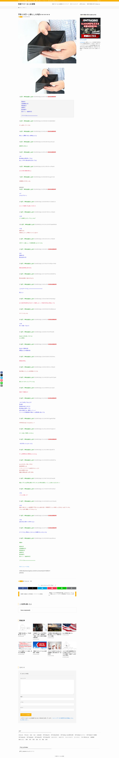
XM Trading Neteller (55, 734)
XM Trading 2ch (46, 734)
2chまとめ (27, 581)
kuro (34, 734)
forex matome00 (25, 610)
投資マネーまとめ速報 (26, 4)
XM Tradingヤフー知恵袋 (92, 734)
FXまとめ (26, 734)
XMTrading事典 (83, 39)
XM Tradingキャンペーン (80, 734)
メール (21, 702)
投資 (33, 739)
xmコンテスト (54, 737)
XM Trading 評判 (38, 737)
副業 (27, 739)
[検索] (100, 1)
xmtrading (82, 42)
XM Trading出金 (30, 737)
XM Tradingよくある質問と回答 (67, 734)
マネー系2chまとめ (85, 737)
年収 (31, 581)
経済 (46, 739)
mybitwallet (39, 734)
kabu (31, 734)
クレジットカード (69, 737)
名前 (21, 696)
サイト (21, 707)
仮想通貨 (92, 737)
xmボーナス (61, 737)
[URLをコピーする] (71, 588)
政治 (37, 739)
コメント (22, 678)
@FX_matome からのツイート (26, 751)
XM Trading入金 (22, 737)
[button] (23, 588)
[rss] (98, 1)
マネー (21, 16)
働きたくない (21, 739)
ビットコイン (77, 737)
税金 (43, 739)
